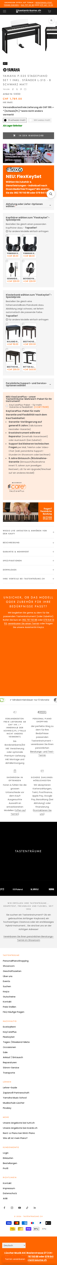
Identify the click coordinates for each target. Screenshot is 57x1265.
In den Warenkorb (31, 135)
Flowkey (7, 1107)
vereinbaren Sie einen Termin (23, 623)
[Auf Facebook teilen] (13, 89)
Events (6, 981)
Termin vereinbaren (15, 1259)
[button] (51, 194)
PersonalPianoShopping (15, 960)
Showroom (9, 965)
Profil (5, 1168)
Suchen (7, 986)
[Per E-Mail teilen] (25, 89)
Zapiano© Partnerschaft (16, 1092)
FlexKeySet (9, 1036)
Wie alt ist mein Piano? (15, 1138)
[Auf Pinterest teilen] (21, 89)
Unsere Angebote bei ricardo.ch (20, 1127)
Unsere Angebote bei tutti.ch (19, 1122)
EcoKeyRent (9, 1026)
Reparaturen (10, 1062)
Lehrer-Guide (10, 1087)
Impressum (9, 1188)
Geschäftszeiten (12, 971)
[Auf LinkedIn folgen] (34, 1207)
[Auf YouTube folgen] (19, 1207)
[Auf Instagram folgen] (12, 1207)
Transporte (9, 1072)
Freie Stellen (9, 1006)
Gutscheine (9, 996)
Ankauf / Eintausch (13, 1057)
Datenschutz (10, 1193)
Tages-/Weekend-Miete (16, 1042)
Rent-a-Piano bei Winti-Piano (19, 1133)
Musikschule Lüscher (13, 1102)
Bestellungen (10, 1163)
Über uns (7, 976)
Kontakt (7, 1001)
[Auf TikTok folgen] (27, 1207)
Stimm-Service (11, 1067)
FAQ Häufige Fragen (13, 1011)
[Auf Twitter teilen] (17, 89)
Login (5, 1152)
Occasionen (9, 1047)
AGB (5, 1198)
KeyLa (6, 991)
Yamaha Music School (15, 1097)
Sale (5, 1052)
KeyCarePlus (10, 1031)
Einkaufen (8, 1158)
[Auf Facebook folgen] (4, 1207)
